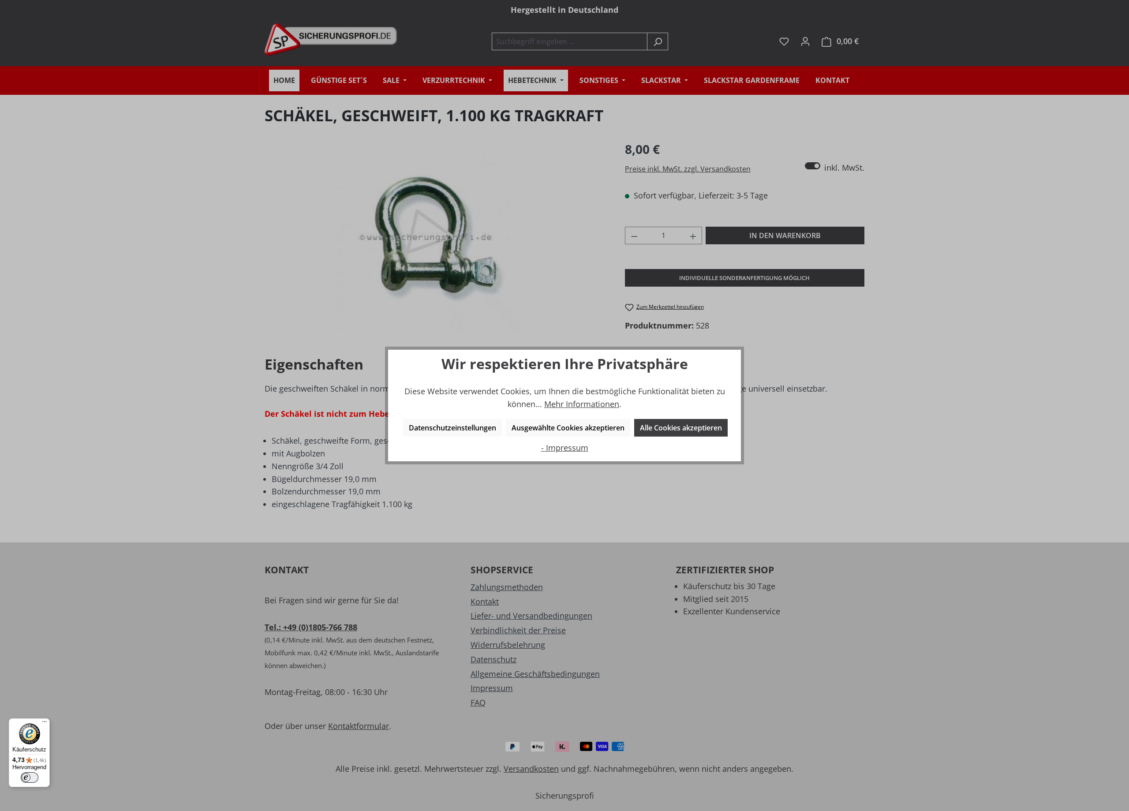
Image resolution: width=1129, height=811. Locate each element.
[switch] (29, 777)
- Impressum (564, 447)
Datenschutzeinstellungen (452, 428)
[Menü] (44, 723)
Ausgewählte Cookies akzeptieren (568, 428)
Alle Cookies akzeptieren (681, 428)
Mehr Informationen (581, 404)
